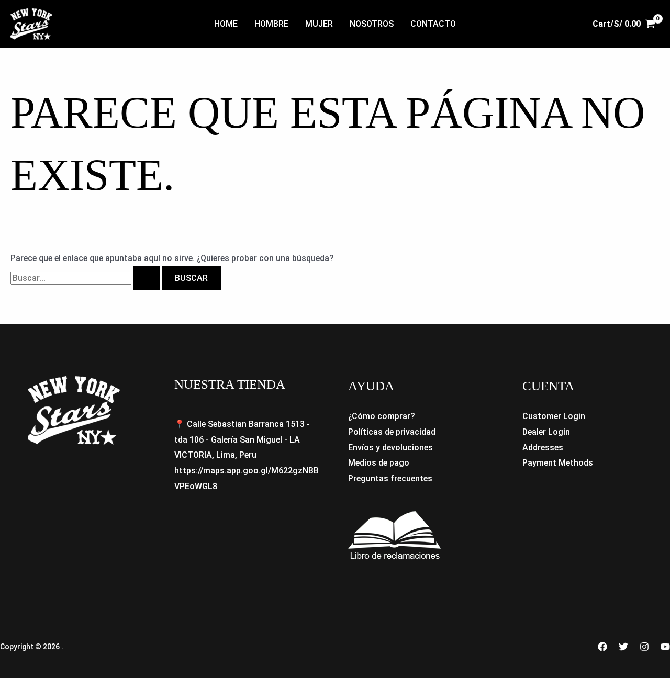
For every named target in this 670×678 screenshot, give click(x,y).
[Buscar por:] (86, 278)
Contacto (433, 24)
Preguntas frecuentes (390, 478)
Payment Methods (557, 463)
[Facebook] (602, 646)
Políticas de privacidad (392, 432)
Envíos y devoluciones (390, 448)
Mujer (319, 24)
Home (226, 24)
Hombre (271, 24)
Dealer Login (546, 432)
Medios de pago (378, 463)
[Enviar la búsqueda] (146, 278)
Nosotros (372, 24)
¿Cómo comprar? (381, 416)
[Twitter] (623, 646)
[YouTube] (665, 646)
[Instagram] (644, 646)
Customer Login (553, 416)
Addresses (542, 448)
